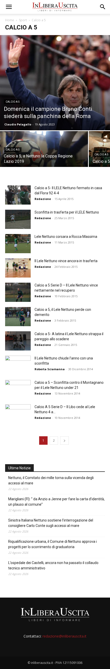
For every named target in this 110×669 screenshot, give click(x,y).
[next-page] (64, 440)
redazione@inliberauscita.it (64, 636)
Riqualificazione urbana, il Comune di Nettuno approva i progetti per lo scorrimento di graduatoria (52, 544)
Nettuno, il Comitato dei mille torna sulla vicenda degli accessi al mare (51, 480)
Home (9, 20)
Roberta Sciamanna (50, 369)
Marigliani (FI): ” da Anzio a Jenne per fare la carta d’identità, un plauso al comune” (56, 501)
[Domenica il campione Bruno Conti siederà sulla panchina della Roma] (55, 82)
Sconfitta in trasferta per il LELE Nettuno (67, 212)
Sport (23, 20)
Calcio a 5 (13, 101)
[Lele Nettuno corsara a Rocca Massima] (18, 243)
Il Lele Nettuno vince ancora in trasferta (66, 261)
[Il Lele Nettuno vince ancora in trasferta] (18, 268)
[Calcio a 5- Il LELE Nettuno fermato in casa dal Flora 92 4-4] (18, 195)
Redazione (43, 199)
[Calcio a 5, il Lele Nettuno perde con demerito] (18, 316)
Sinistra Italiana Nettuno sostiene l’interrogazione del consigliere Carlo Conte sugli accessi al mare (50, 523)
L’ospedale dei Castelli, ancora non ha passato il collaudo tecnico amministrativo (53, 565)
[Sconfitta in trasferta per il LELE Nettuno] (18, 219)
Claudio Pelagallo (17, 124)
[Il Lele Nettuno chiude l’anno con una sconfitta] (18, 365)
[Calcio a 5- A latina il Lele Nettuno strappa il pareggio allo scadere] (18, 341)
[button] (9, 7)
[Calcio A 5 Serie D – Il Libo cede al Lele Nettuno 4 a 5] (18, 413)
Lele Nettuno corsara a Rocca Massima (66, 237)
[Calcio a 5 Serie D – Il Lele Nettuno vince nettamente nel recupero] (18, 292)
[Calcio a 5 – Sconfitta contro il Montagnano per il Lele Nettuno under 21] (18, 387)
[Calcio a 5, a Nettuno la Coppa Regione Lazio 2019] (44, 152)
